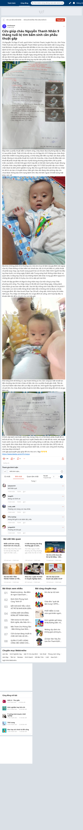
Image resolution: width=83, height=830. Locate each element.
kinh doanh (29, 657)
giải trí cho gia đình (31, 654)
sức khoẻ (43, 654)
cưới (47, 657)
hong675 (10, 496)
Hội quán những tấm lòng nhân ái (35, 20)
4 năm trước (11, 491)
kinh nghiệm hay (16, 654)
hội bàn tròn (39, 657)
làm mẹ (5, 654)
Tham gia (60, 20)
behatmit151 (12, 486)
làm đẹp (5, 657)
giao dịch (54, 657)
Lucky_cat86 (11, 506)
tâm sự (12, 657)
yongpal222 (11, 527)
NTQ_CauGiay (12, 517)
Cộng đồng (24, 3)
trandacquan (11, 25)
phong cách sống (54, 654)
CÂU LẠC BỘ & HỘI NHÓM (13, 20)
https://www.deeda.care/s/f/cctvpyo (16, 454)
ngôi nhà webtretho (9, 660)
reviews (20, 657)
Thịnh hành (11, 3)
